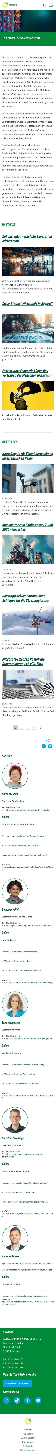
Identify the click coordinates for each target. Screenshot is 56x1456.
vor (41, 727)
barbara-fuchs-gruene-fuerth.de (18, 824)
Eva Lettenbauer (11, 1023)
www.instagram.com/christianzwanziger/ (30, 1201)
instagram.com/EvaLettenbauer (26, 1083)
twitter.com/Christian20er (23, 1192)
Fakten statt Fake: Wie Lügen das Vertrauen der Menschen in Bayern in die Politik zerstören (28, 375)
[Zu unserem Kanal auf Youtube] (38, 1400)
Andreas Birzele (10, 1256)
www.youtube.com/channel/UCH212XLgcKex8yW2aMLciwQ (28, 868)
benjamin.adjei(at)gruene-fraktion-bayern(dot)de (30, 925)
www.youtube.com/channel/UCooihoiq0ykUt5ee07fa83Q (27, 982)
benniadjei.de (9, 940)
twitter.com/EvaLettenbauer (24, 1074)
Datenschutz (28, 1442)
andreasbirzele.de (11, 1284)
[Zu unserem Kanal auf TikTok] (17, 1400)
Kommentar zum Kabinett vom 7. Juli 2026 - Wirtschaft (27, 527)
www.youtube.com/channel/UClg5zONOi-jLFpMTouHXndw (27, 1215)
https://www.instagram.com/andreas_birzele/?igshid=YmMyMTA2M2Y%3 (28, 1303)
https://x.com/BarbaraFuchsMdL (26, 845)
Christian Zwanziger (13, 1138)
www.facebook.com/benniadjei (25, 951)
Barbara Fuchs (10, 794)
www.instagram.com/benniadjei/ (26, 970)
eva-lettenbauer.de (11, 1053)
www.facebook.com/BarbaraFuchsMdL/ (29, 836)
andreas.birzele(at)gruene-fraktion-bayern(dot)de (30, 1269)
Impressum (28, 1433)
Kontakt (28, 1429)
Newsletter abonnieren (17, 1383)
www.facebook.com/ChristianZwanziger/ (30, 1183)
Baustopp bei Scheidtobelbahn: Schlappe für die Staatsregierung (25, 599)
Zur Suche (44, 5)
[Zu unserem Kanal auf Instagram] (6, 1400)
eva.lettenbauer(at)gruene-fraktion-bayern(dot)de (30, 1038)
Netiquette (28, 1446)
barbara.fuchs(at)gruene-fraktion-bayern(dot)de (30, 810)
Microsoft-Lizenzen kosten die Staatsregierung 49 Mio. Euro (23, 662)
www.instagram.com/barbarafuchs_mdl (29, 855)
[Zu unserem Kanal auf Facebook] (27, 1400)
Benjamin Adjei (10, 910)
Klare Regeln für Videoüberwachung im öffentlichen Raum (27, 456)
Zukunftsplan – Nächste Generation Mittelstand (27, 239)
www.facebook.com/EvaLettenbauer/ (28, 1064)
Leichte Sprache (28, 1437)
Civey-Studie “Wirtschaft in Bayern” (27, 304)
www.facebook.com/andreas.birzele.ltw (29, 1296)
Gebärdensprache (28, 1450)
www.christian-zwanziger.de (16, 1171)
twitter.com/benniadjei (22, 961)
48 (34, 727)
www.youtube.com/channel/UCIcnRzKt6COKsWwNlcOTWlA (27, 1096)
